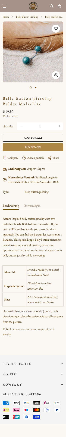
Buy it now (33, 147)
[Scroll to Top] (59, 418)
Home (6, 16)
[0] (59, 6)
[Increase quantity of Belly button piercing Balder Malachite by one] (59, 126)
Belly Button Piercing (27, 16)
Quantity (8, 126)
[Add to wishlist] (56, 29)
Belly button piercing (37, 192)
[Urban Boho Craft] (33, 6)
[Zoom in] (56, 75)
